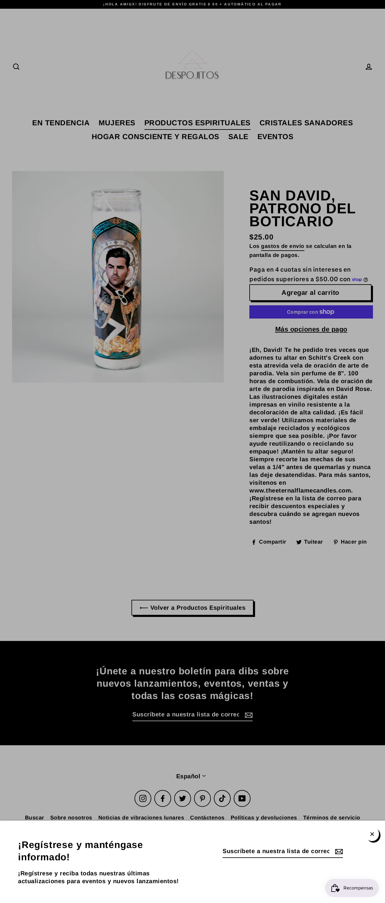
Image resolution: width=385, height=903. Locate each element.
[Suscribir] (338, 851)
